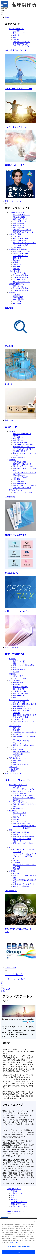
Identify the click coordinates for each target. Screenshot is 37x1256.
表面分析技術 (18, 440)
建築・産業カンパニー (21, 251)
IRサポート (13, 747)
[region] (18, 1237)
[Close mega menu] (6, 203)
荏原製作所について (16, 29)
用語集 (15, 762)
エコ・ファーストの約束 (22, 839)
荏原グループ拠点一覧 (21, 42)
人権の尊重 (17, 852)
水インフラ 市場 (15, 271)
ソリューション (19, 279)
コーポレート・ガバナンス (19, 700)
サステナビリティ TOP (18, 780)
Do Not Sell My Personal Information (19, 1246)
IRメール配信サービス (21, 752)
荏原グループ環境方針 (21, 832)
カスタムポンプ (19, 247)
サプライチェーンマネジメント (24, 865)
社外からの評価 (19, 669)
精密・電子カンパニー (21, 215)
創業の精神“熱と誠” (20, 44)
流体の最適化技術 (19, 462)
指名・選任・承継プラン (22, 710)
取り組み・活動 (19, 217)
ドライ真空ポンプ (19, 221)
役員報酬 (16, 713)
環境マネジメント (19, 834)
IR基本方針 (17, 667)
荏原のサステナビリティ (18, 785)
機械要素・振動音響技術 (22, 434)
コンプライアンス (19, 813)
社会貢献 (12, 871)
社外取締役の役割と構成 (22, 708)
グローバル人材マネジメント (24, 849)
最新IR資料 (17, 728)
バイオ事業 (17, 303)
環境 (10, 830)
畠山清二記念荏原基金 (21, 886)
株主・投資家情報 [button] (11, 647)
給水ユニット (18, 260)
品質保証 (16, 819)
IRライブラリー (15, 726)
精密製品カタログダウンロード (24, 232)
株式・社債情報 (15, 680)
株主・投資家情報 (15, 654)
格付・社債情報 (19, 689)
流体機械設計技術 (19, 483)
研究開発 (12, 431)
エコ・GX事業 (18, 299)
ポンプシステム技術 (20, 477)
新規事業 (12, 292)
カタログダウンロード (21, 282)
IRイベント (17, 734)
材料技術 (16, 436)
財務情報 (12, 674)
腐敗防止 (16, 817)
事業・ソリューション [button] (13, 201)
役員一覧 (16, 35)
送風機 (15, 262)
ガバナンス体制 (19, 702)
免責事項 (16, 756)
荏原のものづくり (15, 490)
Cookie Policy (14, 1242)
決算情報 (16, 730)
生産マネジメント (19, 821)
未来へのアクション (20, 219)
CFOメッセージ (19, 663)
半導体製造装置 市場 (16, 212)
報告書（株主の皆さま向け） (24, 745)
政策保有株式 (18, 719)
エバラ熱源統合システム (22, 481)
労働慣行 (16, 869)
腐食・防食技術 (19, 457)
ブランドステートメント (22, 46)
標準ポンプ (17, 258)
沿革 (14, 37)
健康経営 (16, 860)
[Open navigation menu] (1, 12)
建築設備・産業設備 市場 (18, 249)
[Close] (34, 1221)
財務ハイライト (19, 676)
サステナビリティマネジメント (24, 789)
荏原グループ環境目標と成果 (24, 837)
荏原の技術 (11, 427)
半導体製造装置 (19, 223)
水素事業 (16, 295)
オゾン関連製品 (19, 228)
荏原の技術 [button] (9, 420)
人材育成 (16, 867)
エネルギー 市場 (15, 234)
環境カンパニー (19, 286)
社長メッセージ (19, 33)
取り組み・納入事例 (20, 238)
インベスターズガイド (21, 741)
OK (18, 1252)
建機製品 (16, 269)
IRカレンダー (18, 749)
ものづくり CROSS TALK (22, 492)
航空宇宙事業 (18, 297)
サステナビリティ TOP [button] (13, 773)
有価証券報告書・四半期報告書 (24, 732)
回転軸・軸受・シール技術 (23, 466)
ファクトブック (19, 743)
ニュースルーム (14, 974)
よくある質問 (18, 754)
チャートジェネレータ (21, 678)
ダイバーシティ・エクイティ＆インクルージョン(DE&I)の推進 (24, 856)
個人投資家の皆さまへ (17, 758)
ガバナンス (13, 811)
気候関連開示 (18, 800)
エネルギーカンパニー (21, 236)
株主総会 (16, 685)
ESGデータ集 (18, 808)
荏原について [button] (10, 17)
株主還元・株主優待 (20, 687)
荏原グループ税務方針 (21, 824)
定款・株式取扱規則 (20, 693)
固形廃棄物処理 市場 (16, 284)
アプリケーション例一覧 (22, 230)
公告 (14, 698)
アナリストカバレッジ (21, 691)
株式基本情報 (18, 682)
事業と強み (17, 760)
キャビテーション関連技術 (23, 444)
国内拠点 (16, 39)
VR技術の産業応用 (20, 451)
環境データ (17, 841)
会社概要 (16, 31)
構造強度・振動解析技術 (22, 464)
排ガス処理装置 (19, 225)
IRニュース (13, 767)
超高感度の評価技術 (20, 442)
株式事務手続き (19, 695)
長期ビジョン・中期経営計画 (24, 665)
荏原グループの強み (20, 765)
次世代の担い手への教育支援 (24, 884)
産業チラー (17, 264)
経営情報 (12, 659)
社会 (10, 847)
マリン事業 (17, 301)
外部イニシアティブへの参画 (24, 798)
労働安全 (16, 862)
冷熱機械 (16, 266)
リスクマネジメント (20, 815)
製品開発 (12, 460)
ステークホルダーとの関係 (23, 795)
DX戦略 (16, 672)
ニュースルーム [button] (10, 968)
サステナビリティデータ (18, 802)
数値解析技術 (18, 438)
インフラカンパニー (20, 273)
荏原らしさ (17, 787)
